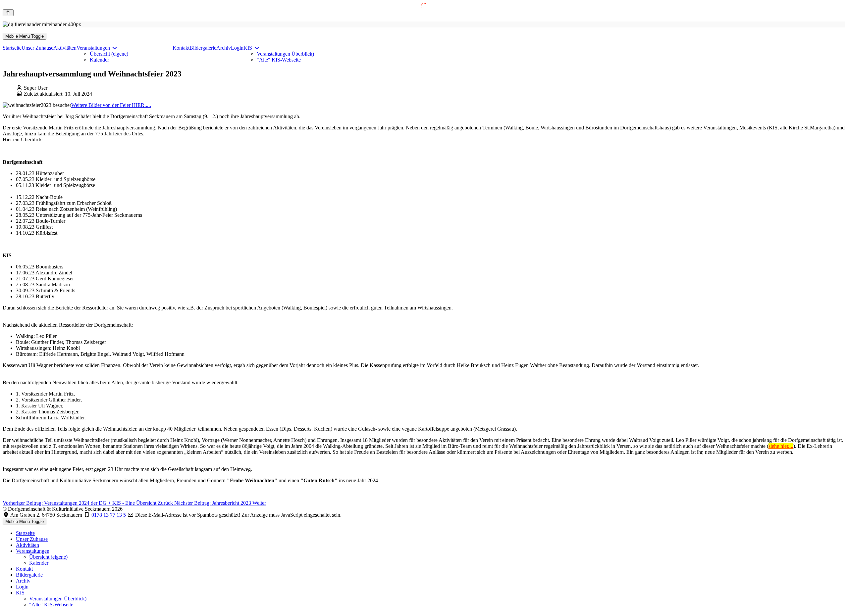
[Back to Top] (8, 12)
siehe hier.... (780, 446)
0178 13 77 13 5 (108, 515)
